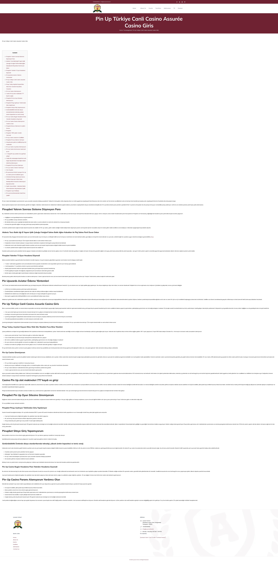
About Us (15, 540)
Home (14, 537)
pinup (152, 237)
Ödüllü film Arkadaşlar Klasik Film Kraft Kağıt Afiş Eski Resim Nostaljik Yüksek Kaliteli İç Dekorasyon (16, 161)
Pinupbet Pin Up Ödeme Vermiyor (15, 140)
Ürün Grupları (9, 170)
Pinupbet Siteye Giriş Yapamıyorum (15, 107)
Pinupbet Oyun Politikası (12, 191)
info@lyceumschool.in (106, 1)
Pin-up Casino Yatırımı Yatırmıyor (15, 167)
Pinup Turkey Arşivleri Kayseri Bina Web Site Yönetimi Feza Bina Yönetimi (15, 87)
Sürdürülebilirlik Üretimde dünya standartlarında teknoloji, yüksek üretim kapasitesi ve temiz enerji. (15, 112)
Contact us (16, 549)
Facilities (15, 544)
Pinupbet (8, 130)
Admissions (16, 546)
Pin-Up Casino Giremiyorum (13, 91)
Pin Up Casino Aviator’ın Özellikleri (15, 137)
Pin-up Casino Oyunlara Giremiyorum (16, 147)
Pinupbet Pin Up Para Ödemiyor (14, 165)
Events (15, 542)
